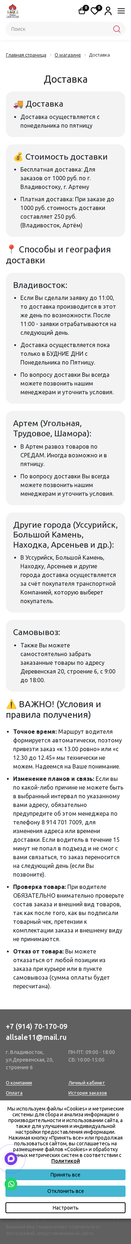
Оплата (14, 1092)
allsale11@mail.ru (36, 1037)
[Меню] (121, 11)
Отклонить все (65, 1191)
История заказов (87, 1092)
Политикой (65, 1161)
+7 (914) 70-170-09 (36, 1026)
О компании (19, 1082)
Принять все (65, 1175)
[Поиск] (116, 29)
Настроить (66, 1208)
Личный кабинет (86, 1082)
